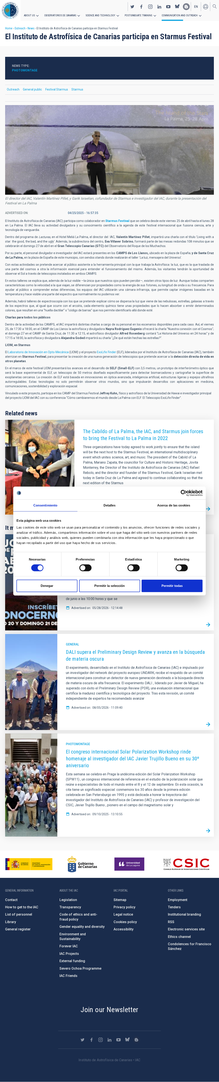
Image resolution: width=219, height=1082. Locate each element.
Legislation (68, 900)
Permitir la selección (109, 586)
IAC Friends (68, 976)
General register (18, 929)
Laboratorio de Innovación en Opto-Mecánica (38, 352)
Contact (11, 900)
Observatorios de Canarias (60, 15)
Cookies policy (125, 922)
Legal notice (123, 914)
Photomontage (24, 70)
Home (8, 28)
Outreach (20, 28)
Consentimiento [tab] (45, 505)
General (72, 644)
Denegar (47, 586)
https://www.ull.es (130, 864)
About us (29, 15)
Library (10, 922)
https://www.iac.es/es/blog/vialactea (186, 6)
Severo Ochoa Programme (80, 968)
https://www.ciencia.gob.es (29, 864)
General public (32, 89)
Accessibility (123, 929)
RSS (171, 922)
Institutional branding (184, 914)
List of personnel (18, 914)
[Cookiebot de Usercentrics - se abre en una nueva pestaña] (184, 493)
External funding (72, 961)
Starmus (77, 89)
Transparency (70, 907)
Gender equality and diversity (82, 927)
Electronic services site (186, 929)
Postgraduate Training (138, 15)
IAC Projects (69, 954)
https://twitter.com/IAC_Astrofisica (132, 6)
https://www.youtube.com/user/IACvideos (168, 6)
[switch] (85, 567)
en (196, 6)
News (31, 28)
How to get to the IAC (21, 907)
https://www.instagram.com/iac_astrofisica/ (150, 6)
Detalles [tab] (110, 505)
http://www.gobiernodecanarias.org (82, 864)
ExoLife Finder (106, 352)
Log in (205, 6)
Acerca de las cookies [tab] (173, 505)
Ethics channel (179, 937)
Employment (177, 900)
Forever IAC (68, 946)
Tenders (174, 907)
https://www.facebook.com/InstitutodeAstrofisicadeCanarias (141, 6)
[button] (109, 150)
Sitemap (120, 900)
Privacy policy (124, 907)
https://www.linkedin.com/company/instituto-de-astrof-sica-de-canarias (159, 6)
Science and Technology (100, 15)
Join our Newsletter (109, 1009)
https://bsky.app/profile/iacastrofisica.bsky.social (177, 6)
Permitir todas (172, 586)
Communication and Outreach (180, 15)
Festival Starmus (56, 89)
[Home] (10, 10)
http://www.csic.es (186, 864)
